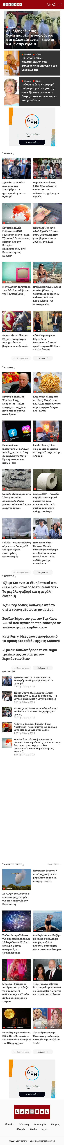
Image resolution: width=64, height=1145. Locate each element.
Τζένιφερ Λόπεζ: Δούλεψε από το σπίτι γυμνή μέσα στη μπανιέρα (28, 607)
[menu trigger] (59, 4)
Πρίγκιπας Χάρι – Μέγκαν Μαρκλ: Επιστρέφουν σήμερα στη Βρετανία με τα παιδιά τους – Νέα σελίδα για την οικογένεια (45, 553)
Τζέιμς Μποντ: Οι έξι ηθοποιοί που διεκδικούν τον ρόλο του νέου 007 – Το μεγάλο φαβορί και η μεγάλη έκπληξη (30, 589)
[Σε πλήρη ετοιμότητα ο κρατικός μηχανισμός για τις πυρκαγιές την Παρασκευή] (16, 879)
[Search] (54, 4)
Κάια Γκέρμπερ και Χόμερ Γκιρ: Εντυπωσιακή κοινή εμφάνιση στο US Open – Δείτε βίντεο (46, 342)
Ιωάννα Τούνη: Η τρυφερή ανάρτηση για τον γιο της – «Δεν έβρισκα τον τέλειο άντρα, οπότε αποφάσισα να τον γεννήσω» (39, 92)
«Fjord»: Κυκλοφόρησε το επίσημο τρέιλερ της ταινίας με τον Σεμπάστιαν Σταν (29, 654)
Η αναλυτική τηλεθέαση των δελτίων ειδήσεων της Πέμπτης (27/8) (16, 290)
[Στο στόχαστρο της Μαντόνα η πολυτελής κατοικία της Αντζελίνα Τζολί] (47, 1018)
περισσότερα (53, 864)
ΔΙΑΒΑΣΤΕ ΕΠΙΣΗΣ (13, 864)
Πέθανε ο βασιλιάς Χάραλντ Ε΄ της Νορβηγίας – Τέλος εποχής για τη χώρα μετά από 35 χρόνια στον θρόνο (35, 726)
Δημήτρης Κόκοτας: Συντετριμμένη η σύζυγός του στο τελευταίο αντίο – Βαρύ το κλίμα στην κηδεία (30, 37)
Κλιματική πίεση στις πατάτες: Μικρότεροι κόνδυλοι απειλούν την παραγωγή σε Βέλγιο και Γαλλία (47, 403)
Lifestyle (27, 54)
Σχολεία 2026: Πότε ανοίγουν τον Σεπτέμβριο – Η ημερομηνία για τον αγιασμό (14, 189)
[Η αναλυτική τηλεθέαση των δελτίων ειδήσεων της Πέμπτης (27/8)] (16, 272)
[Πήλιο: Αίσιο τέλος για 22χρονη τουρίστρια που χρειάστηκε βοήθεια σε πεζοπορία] (16, 321)
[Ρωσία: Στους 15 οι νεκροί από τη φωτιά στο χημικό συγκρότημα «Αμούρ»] (47, 431)
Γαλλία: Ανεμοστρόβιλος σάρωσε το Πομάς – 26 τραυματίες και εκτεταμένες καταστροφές (16, 549)
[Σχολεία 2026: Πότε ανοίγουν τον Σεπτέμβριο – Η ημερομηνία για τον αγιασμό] (16, 168)
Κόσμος (9, 392)
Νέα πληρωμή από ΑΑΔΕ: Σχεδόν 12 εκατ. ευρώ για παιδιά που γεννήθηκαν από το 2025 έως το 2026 (46, 234)
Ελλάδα (12, 27)
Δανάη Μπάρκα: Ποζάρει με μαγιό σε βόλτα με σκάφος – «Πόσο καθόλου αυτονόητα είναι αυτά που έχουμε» (47, 942)
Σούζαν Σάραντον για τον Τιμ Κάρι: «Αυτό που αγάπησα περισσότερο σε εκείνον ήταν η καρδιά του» (31, 623)
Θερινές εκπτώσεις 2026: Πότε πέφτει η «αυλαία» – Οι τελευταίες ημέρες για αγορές (46, 189)
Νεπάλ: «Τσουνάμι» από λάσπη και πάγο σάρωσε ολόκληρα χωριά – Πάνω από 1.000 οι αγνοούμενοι (16, 500)
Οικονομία (51, 222)
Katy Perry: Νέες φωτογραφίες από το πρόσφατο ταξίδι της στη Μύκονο (31, 638)
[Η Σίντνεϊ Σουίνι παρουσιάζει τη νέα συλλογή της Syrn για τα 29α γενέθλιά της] (11, 63)
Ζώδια (8, 930)
